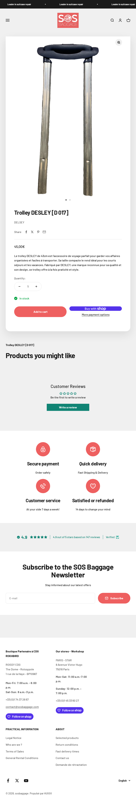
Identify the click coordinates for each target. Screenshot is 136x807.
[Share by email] (44, 232)
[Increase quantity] (36, 286)
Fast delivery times (67, 751)
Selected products (67, 737)
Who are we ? (14, 744)
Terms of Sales (15, 751)
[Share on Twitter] (32, 232)
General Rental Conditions (22, 758)
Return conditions (67, 744)
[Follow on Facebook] (8, 780)
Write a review (68, 407)
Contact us (62, 758)
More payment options (96, 314)
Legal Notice (13, 737)
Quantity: (20, 278)
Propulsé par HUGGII (41, 793)
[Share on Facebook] (26, 232)
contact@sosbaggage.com (22, 706)
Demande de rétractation (71, 764)
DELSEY (19, 222)
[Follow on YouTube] (26, 780)
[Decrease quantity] (19, 286)
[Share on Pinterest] (38, 232)
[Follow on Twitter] (17, 780)
